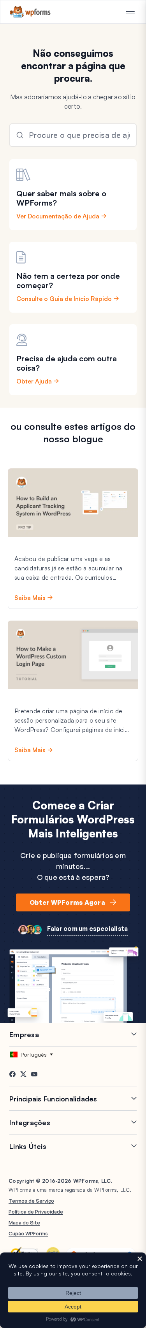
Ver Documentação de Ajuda (57, 216)
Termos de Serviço (31, 1201)
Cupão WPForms (28, 1233)
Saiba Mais (30, 598)
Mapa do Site (24, 1222)
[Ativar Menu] (130, 12)
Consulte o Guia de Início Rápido (64, 299)
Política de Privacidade (36, 1211)
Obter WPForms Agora (67, 902)
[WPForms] (30, 12)
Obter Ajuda (34, 381)
